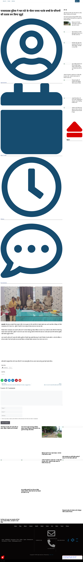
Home (15, 526)
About (25, 526)
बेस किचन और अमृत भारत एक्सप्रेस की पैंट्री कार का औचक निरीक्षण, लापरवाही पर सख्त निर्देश (77, 45)
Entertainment (30, 539)
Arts (52, 526)
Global (42, 526)
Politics (21, 539)
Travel (62, 526)
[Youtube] (77, 540)
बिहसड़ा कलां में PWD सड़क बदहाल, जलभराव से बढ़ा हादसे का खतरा (77, 23)
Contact (31, 526)
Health (36, 526)
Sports (24, 539)
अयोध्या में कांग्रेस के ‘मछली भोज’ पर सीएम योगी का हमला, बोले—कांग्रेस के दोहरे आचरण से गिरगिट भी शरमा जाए (72, 76)
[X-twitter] (72, 540)
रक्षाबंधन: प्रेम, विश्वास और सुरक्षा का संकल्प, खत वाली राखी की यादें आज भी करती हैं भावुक (77, 110)
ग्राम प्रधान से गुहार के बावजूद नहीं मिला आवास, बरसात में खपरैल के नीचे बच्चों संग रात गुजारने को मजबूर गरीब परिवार (73, 18)
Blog (20, 526)
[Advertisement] (31, 351)
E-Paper (9, 541)
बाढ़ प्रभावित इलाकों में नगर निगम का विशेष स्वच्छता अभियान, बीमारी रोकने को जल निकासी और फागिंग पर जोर (77, 66)
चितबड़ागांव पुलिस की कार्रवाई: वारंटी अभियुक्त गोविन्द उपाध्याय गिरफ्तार (76, 81)
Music (57, 526)
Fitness (67, 526)
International (4, 541)
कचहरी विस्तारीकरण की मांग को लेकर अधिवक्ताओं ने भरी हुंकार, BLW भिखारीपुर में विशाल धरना (77, 100)
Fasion (47, 526)
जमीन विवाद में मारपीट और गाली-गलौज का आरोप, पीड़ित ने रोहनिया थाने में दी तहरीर (73, 13)
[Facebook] (68, 540)
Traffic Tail (51, 554)
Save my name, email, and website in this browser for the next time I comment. (20, 418)
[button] (2, 380)
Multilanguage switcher (17, 541)
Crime (17, 539)
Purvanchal (13, 539)
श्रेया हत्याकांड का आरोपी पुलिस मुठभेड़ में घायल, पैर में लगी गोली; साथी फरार (77, 33)
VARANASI (7, 539)
